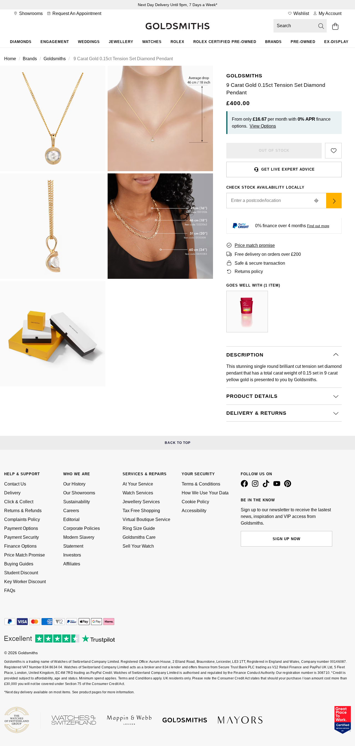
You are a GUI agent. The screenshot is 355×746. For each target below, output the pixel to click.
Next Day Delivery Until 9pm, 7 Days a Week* (177, 4)
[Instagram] (256, 485)
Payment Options (21, 528)
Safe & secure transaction (260, 263)
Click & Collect (18, 501)
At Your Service (138, 484)
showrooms (30, 13)
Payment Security (21, 537)
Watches (152, 42)
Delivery (12, 492)
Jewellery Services (141, 501)
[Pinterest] (288, 485)
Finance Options (20, 546)
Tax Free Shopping (141, 510)
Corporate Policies (81, 528)
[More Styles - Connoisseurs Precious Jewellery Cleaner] (247, 311)
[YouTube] (278, 485)
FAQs (9, 590)
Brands (273, 42)
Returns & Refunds (23, 510)
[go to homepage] (177, 27)
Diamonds (21, 42)
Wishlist (300, 13)
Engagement (54, 42)
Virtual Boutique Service (146, 519)
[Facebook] (245, 485)
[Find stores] (334, 200)
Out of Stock (274, 150)
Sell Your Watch (138, 546)
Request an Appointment (76, 13)
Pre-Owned (303, 42)
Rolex (177, 42)
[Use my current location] (316, 200)
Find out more (318, 226)
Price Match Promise (24, 555)
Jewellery (121, 42)
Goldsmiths (55, 58)
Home (10, 58)
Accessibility (194, 510)
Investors (72, 555)
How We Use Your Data (205, 492)
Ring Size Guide (139, 528)
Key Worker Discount (25, 581)
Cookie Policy (195, 501)
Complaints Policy (22, 519)
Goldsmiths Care (139, 537)
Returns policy (249, 271)
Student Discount (21, 572)
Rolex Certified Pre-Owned (224, 42)
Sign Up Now (286, 539)
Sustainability (76, 501)
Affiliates (71, 564)
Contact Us (15, 484)
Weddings (89, 42)
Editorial (71, 519)
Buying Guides (18, 564)
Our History (74, 484)
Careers (71, 510)
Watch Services (138, 492)
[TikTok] (267, 485)
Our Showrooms (79, 492)
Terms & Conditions (201, 484)
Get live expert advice (288, 169)
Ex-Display (336, 42)
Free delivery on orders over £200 (268, 254)
